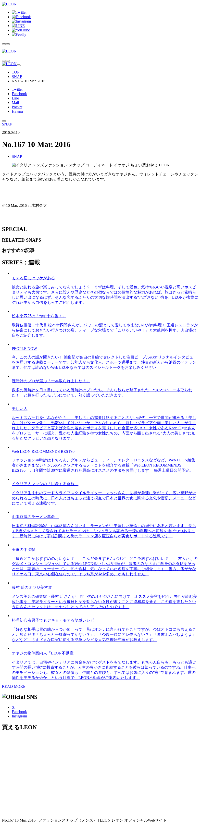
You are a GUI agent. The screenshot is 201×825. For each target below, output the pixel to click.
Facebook (19, 94)
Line (15, 98)
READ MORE (13, 686)
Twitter (17, 89)
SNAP (17, 76)
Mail (15, 102)
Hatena (17, 111)
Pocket (17, 107)
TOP (15, 72)
